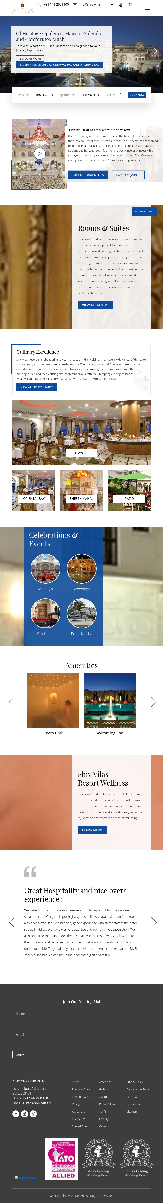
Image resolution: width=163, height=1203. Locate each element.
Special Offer (80, 1126)
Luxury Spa (78, 1119)
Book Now (137, 95)
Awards (103, 1097)
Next (152, 698)
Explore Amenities (88, 175)
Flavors (81, 453)
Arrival (20, 95)
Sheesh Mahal (81, 498)
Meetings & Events (83, 1097)
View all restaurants (37, 387)
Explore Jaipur (128, 175)
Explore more (30, 58)
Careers (104, 1126)
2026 (57, 1196)
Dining (76, 1104)
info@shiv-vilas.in (38, 1103)
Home (76, 1082)
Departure (64, 95)
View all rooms (95, 305)
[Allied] (54, 1159)
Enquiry (103, 1119)
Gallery (103, 1089)
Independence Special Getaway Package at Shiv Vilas (59, 65)
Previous (10, 698)
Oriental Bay (34, 498)
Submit (21, 1054)
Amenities (105, 1082)
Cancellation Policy (138, 1089)
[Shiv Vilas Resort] (23, 7)
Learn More (92, 830)
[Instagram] (130, 4)
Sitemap (132, 1111)
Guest (107, 95)
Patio (129, 498)
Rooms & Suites (82, 1089)
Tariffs (103, 1111)
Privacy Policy (135, 1082)
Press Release (108, 1104)
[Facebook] (112, 4)
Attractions (78, 1111)
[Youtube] (120, 4)
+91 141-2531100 (35, 1098)
